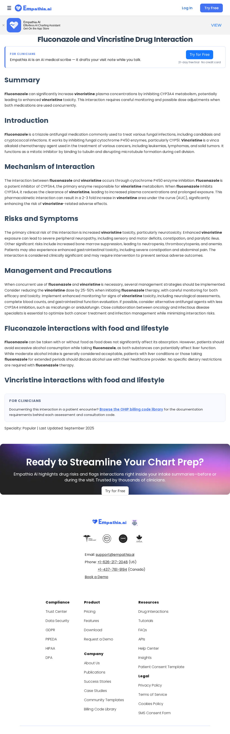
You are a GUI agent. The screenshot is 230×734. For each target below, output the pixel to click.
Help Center (148, 648)
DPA (49, 657)
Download (93, 630)
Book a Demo (96, 576)
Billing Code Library (100, 709)
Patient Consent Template (161, 666)
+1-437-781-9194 (112, 569)
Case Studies (95, 690)
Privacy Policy (150, 685)
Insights (145, 657)
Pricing (89, 611)
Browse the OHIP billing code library (131, 409)
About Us (92, 663)
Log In (187, 8)
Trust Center (56, 611)
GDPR (50, 630)
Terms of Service (152, 694)
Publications (94, 672)
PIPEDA (51, 639)
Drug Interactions (153, 611)
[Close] (3, 25)
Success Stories (97, 681)
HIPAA (50, 648)
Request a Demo (98, 639)
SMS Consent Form (154, 713)
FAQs (142, 630)
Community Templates (104, 700)
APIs (141, 639)
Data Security (57, 620)
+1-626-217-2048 (112, 562)
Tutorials (145, 620)
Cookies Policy (150, 703)
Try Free (211, 8)
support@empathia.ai (115, 554)
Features (91, 620)
